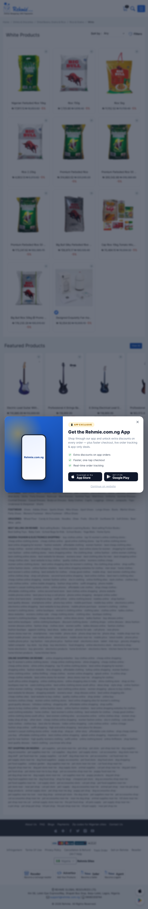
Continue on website (103, 486)
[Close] (138, 422)
